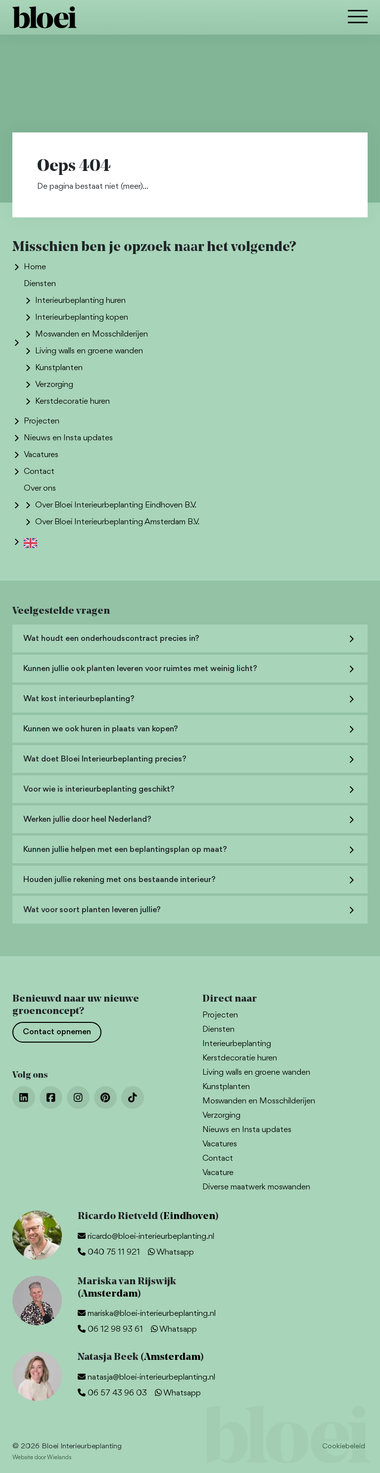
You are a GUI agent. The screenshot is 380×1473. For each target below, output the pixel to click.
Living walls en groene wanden (89, 351)
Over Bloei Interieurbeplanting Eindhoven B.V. (115, 505)
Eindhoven (189, 1216)
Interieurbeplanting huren (80, 300)
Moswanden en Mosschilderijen (91, 334)
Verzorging (54, 384)
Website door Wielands (41, 1458)
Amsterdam (109, 1294)
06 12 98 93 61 (114, 1329)
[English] (33, 542)
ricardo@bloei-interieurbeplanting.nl (150, 1236)
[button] (358, 17)
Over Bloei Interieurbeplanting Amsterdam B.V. (117, 522)
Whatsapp (174, 1252)
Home (35, 267)
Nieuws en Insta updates (68, 438)
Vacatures (41, 455)
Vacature (218, 1173)
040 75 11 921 (113, 1252)
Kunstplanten (59, 368)
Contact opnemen (57, 1032)
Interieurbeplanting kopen (81, 317)
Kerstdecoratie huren (72, 401)
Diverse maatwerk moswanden (256, 1187)
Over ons (40, 488)
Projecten (41, 421)
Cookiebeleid (343, 1446)
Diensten (40, 284)
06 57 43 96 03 (116, 1393)
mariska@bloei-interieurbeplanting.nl (151, 1313)
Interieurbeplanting (236, 1044)
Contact (39, 471)
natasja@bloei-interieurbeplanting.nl (150, 1377)
